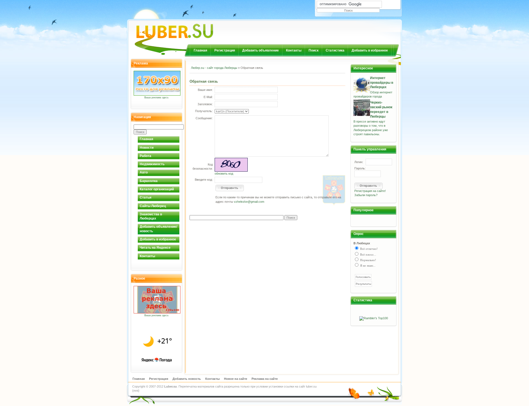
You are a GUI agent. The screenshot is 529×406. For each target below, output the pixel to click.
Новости (146, 148)
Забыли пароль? (365, 195)
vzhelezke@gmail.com (249, 201)
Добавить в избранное (370, 50)
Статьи (145, 197)
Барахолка (149, 181)
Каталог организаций (157, 189)
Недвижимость (152, 164)
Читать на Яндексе (155, 248)
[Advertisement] (254, 77)
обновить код (224, 173)
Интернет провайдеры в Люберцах (381, 82)
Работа (145, 156)
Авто (144, 172)
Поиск (314, 50)
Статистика (335, 50)
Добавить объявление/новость (158, 229)
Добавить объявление (260, 50)
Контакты (293, 50)
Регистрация (224, 50)
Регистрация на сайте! (370, 191)
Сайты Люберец (153, 206)
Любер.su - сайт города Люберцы (214, 67)
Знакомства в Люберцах (151, 216)
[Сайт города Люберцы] (189, 28)
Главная (200, 50)
